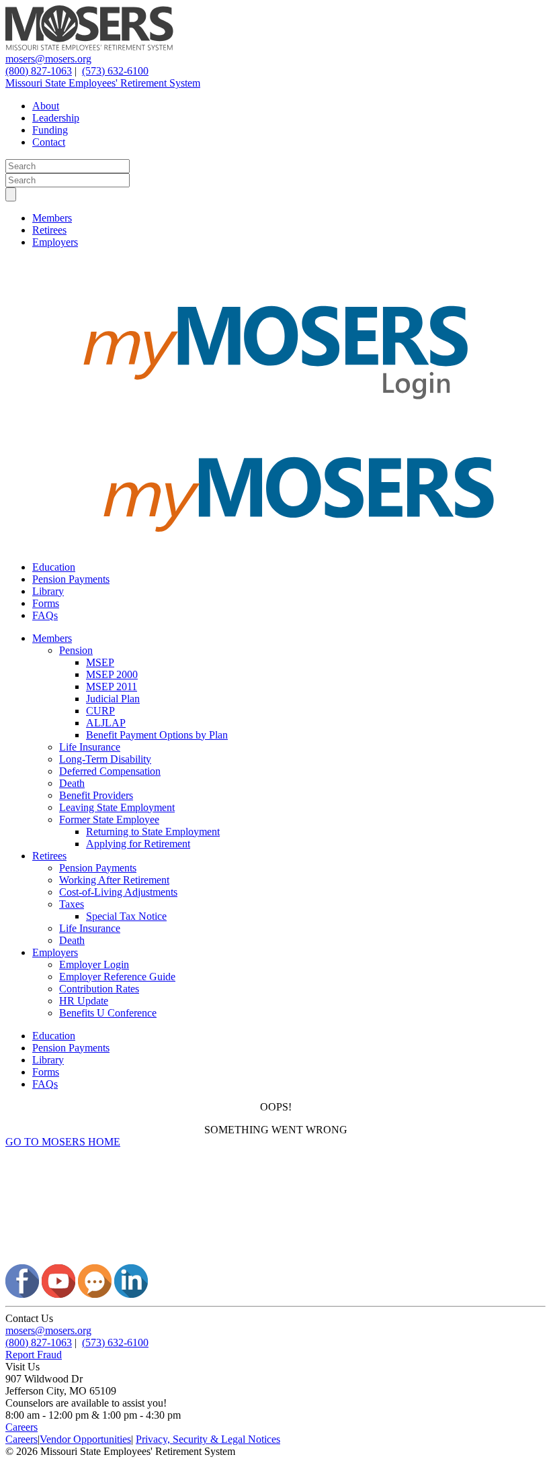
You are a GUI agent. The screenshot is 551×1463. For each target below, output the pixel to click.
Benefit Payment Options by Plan (157, 735)
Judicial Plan (113, 698)
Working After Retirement (114, 880)
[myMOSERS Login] (275, 423)
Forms (45, 603)
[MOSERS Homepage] (275, 1258)
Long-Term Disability (105, 759)
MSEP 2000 (112, 674)
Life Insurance (89, 747)
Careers (21, 1427)
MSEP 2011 (111, 686)
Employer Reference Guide (117, 976)
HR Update (83, 1000)
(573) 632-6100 (115, 71)
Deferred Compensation (110, 771)
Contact (48, 142)
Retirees (49, 230)
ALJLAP (106, 722)
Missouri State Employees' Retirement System (102, 83)
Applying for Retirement (138, 843)
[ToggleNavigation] (10, 194)
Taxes (71, 904)
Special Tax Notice (126, 916)
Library (48, 591)
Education (53, 567)
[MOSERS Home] (89, 46)
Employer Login (94, 964)
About (45, 105)
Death (72, 783)
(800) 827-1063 (38, 71)
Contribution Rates (99, 988)
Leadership (55, 118)
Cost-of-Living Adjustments (118, 892)
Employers (55, 242)
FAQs (45, 615)
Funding (50, 130)
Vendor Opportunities (85, 1439)
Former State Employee (109, 819)
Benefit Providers (96, 795)
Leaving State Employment (117, 807)
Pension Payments (71, 579)
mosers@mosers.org (48, 58)
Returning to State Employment (153, 831)
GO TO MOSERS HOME (62, 1141)
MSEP (100, 662)
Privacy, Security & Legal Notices (208, 1439)
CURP (100, 710)
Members (52, 218)
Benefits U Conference (108, 1013)
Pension (76, 650)
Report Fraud (33, 1354)
